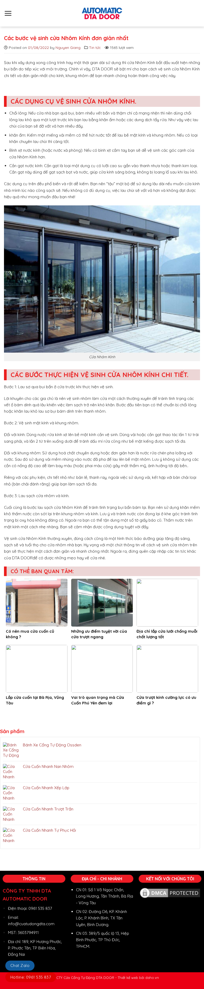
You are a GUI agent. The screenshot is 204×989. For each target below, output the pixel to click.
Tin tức (95, 47)
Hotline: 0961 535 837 (30, 977)
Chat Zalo (19, 965)
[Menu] (8, 13)
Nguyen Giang (68, 47)
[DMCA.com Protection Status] (170, 892)
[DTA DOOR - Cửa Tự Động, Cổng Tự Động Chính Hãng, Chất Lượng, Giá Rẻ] (102, 13)
